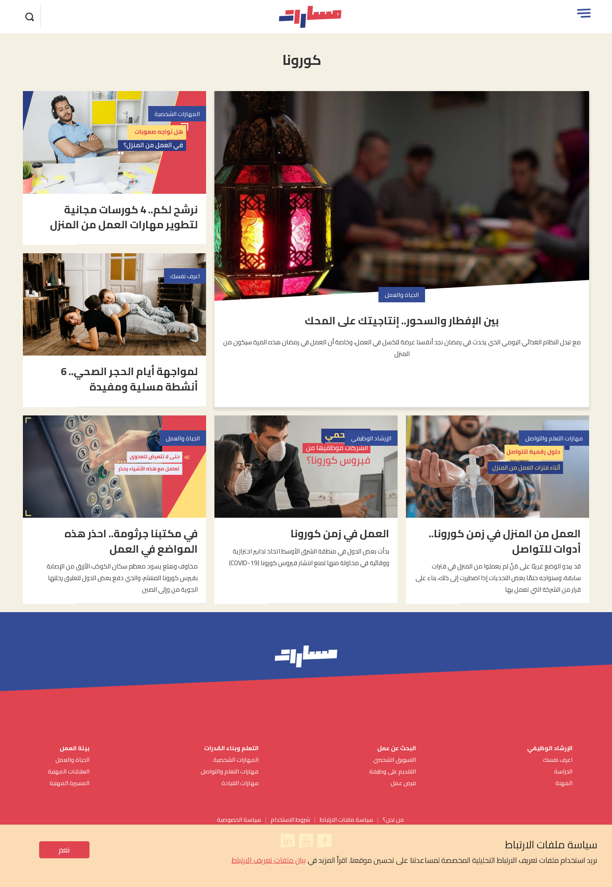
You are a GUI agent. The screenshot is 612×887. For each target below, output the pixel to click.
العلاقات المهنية (69, 771)
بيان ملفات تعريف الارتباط (268, 860)
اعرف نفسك (557, 759)
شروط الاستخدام (290, 819)
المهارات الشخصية (236, 759)
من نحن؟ (393, 819)
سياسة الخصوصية (239, 819)
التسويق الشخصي (394, 759)
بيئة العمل (74, 748)
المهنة (563, 782)
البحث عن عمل (396, 748)
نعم (64, 850)
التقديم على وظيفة (392, 771)
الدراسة (563, 771)
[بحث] (30, 16)
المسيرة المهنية (70, 782)
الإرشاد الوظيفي (549, 748)
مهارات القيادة (240, 782)
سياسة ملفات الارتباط (346, 819)
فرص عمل (403, 782)
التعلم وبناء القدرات (231, 748)
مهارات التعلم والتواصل (230, 771)
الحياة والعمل (72, 759)
